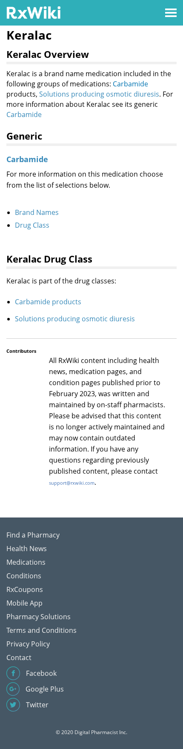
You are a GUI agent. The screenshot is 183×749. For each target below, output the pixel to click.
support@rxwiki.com (71, 483)
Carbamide (130, 84)
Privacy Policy (28, 644)
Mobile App (24, 603)
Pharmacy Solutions (38, 616)
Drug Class (32, 225)
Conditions (23, 575)
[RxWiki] (33, 12)
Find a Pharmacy (33, 535)
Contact (18, 657)
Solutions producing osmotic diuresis (99, 94)
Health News (26, 548)
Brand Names (37, 212)
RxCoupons (24, 589)
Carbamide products (48, 301)
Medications (26, 562)
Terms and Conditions (41, 630)
